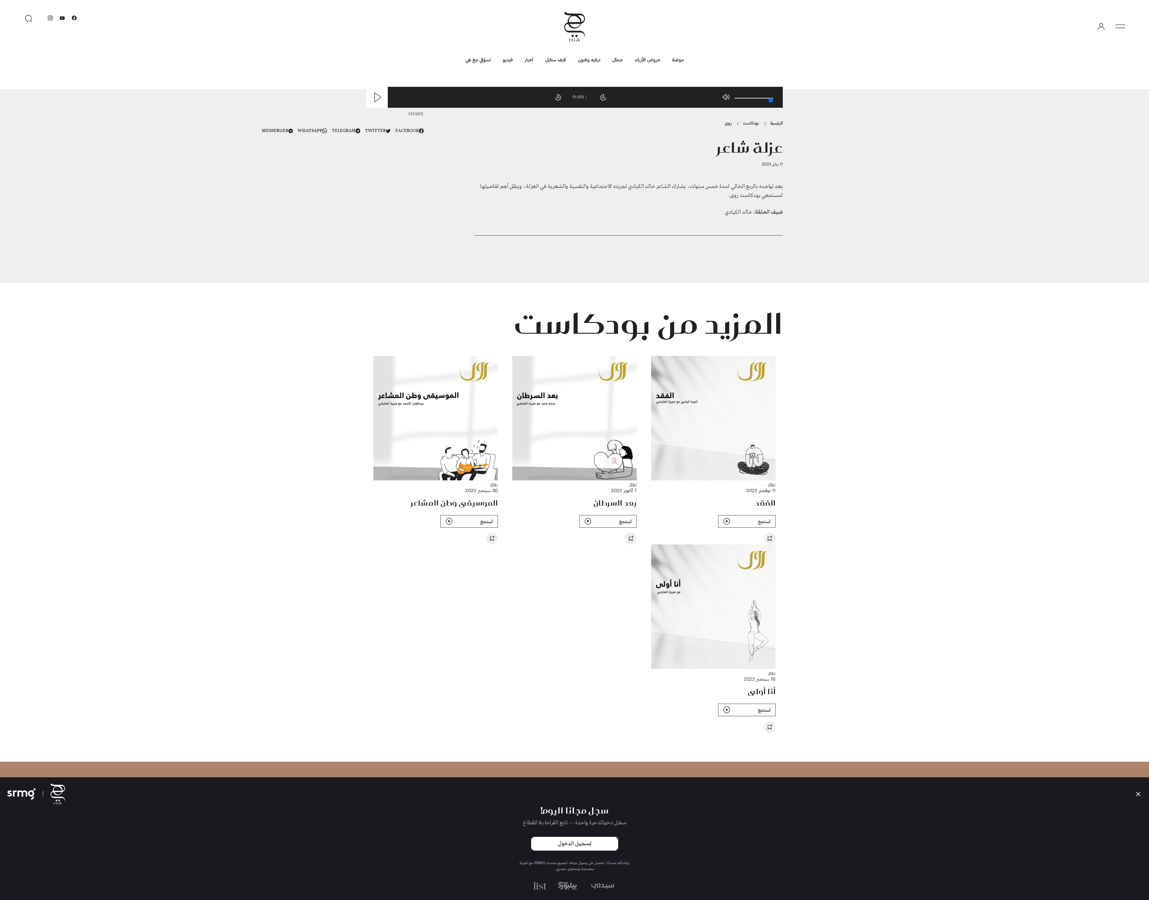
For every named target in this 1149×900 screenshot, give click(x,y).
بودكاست (751, 122)
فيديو (508, 59)
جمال (617, 59)
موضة (678, 59)
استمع (764, 521)
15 (558, 97)
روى (728, 122)
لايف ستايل (555, 59)
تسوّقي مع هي (478, 59)
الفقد (765, 503)
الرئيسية (776, 122)
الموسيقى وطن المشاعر (454, 503)
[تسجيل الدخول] (1101, 26)
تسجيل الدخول (574, 843)
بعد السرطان (615, 503)
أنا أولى (762, 691)
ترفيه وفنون (589, 59)
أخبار (529, 59)
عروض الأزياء (647, 59)
